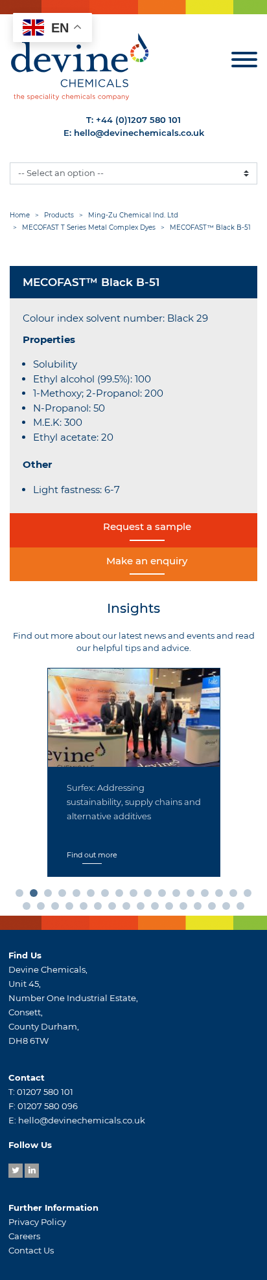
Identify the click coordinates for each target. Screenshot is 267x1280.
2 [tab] (36, 895)
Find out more (92, 854)
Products (59, 215)
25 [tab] (128, 908)
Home (20, 215)
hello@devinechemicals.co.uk (139, 132)
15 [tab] (221, 895)
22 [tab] (86, 908)
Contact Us (31, 1250)
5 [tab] (79, 895)
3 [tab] (50, 895)
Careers (24, 1236)
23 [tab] (100, 908)
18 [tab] (29, 908)
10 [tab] (150, 895)
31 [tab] (214, 908)
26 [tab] (143, 908)
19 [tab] (43, 908)
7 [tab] (107, 895)
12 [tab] (178, 895)
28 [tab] (171, 908)
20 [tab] (57, 908)
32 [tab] (228, 908)
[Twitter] (15, 1171)
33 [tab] (243, 908)
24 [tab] (114, 908)
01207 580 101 (45, 1092)
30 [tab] (200, 908)
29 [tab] (186, 908)
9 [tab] (136, 895)
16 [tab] (235, 895)
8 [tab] (121, 895)
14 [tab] (207, 895)
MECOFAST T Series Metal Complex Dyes (89, 227)
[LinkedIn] (32, 1171)
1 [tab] (22, 895)
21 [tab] (71, 908)
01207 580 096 (47, 1106)
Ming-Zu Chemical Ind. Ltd (133, 215)
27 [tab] (157, 908)
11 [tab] (164, 895)
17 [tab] (250, 895)
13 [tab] (193, 895)
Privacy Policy (37, 1222)
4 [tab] (64, 895)
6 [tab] (93, 895)
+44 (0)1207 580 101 (138, 120)
